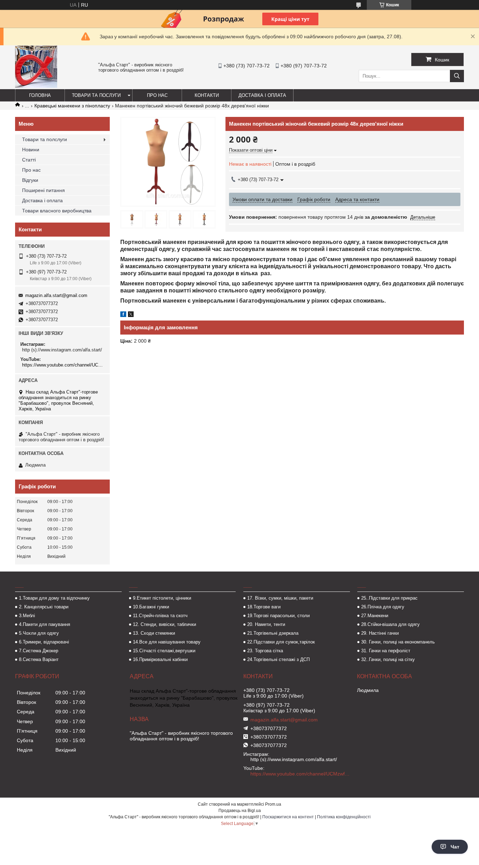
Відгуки (30, 180)
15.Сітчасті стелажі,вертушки (164, 650)
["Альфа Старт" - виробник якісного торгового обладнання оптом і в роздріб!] (36, 86)
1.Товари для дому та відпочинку (54, 598)
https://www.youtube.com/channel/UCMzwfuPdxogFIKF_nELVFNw (63, 365)
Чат (455, 847)
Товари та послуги (96, 95)
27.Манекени (374, 615)
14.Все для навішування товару (167, 642)
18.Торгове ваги (264, 606)
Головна (40, 95)
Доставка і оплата (262, 95)
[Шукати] (457, 76)
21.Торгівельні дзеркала (272, 633)
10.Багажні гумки (151, 606)
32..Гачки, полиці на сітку (388, 659)
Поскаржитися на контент (288, 816)
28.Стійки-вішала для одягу (390, 624)
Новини (30, 149)
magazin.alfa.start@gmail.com (56, 295)
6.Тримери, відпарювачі (44, 642)
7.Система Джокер (38, 650)
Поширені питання (43, 190)
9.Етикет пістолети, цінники (162, 598)
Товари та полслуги (44, 139)
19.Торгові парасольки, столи (278, 615)
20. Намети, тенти (266, 624)
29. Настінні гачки (380, 633)
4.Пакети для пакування (44, 624)
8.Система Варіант (39, 659)
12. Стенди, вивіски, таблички (164, 624)
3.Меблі (27, 615)
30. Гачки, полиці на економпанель (398, 642)
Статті (29, 160)
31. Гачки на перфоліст (385, 650)
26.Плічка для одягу (382, 606)
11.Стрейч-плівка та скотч (160, 615)
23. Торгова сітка (265, 650)
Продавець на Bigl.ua (239, 810)
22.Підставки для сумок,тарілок (281, 642)
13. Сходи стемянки (154, 633)
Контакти (207, 95)
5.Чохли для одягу (39, 633)
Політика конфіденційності (344, 816)
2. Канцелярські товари (43, 606)
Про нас (157, 95)
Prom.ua (273, 804)
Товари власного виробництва (57, 210)
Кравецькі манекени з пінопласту (72, 105)
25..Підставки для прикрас (389, 598)
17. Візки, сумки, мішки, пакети (280, 598)
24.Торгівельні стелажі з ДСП (278, 659)
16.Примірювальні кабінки (160, 659)
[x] (131, 315)
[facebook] (123, 315)
